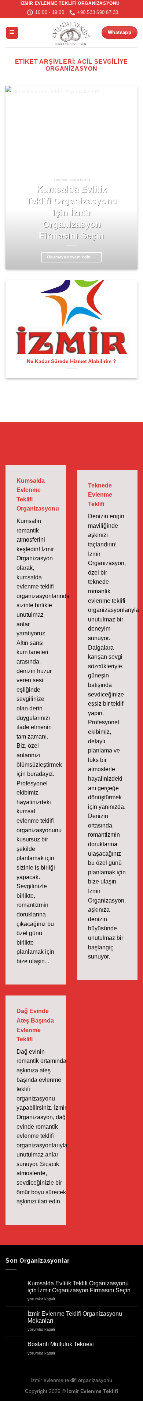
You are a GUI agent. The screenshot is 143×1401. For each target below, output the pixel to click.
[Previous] (17, 177)
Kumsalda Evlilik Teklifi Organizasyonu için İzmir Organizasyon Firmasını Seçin (71, 212)
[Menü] (12, 33)
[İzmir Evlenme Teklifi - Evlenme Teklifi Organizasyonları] (70, 32)
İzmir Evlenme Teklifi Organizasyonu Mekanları (74, 1317)
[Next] (125, 177)
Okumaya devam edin (71, 257)
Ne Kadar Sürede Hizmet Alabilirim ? (71, 361)
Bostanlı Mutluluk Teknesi (60, 1344)
